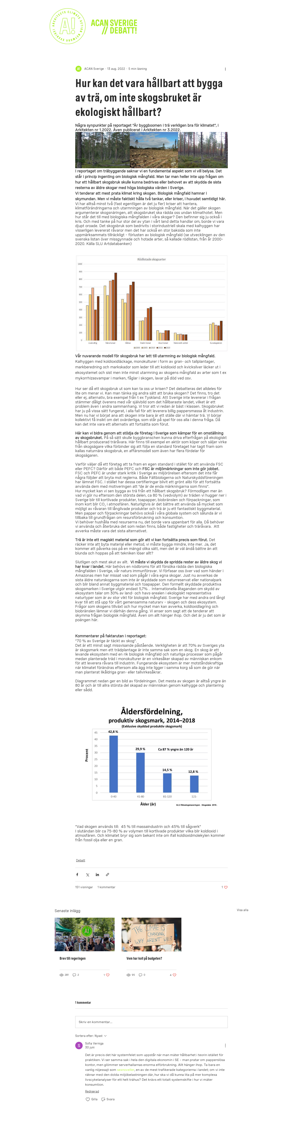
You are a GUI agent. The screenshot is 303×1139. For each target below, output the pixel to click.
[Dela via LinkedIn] (97, 874)
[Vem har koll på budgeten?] (152, 934)
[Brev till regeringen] (85, 934)
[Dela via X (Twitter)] (87, 874)
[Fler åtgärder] (225, 68)
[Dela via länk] (107, 874)
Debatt (80, 860)
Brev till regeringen (73, 958)
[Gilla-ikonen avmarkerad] (87, 1099)
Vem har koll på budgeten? (144, 958)
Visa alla (242, 910)
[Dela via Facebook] (77, 874)
